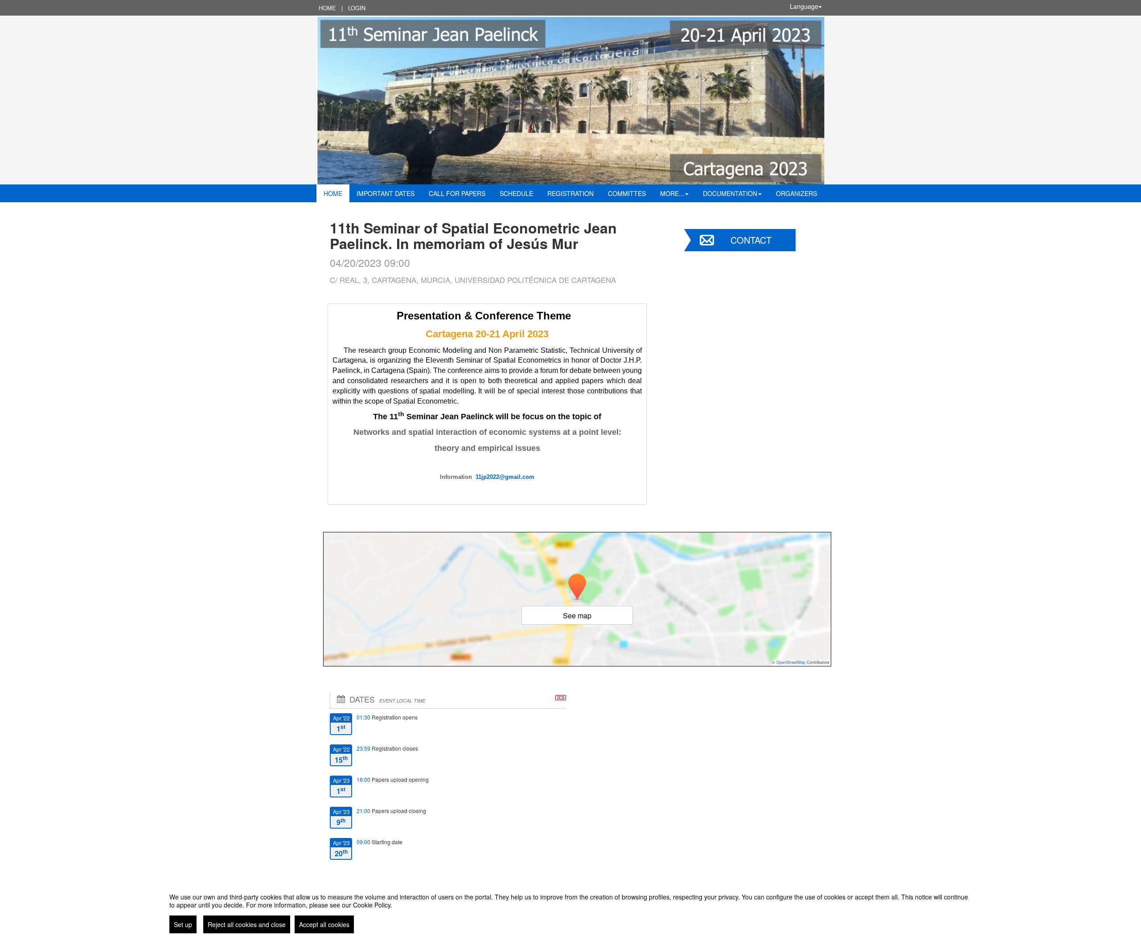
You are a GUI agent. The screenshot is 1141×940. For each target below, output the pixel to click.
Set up (183, 924)
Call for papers (457, 193)
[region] (570, 909)
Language (804, 6)
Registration (570, 193)
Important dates (386, 193)
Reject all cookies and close (247, 924)
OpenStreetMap (790, 662)
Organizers (796, 193)
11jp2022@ (490, 477)
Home (327, 8)
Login (356, 8)
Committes (627, 193)
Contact (751, 239)
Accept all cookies (324, 924)
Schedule (516, 193)
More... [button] (672, 193)
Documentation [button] (730, 193)
